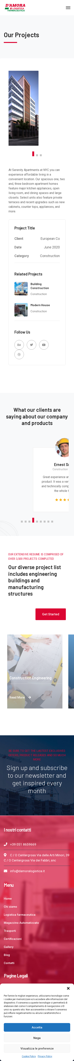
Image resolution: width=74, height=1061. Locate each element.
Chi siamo (10, 906)
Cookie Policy (29, 1056)
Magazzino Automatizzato (21, 923)
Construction (39, 294)
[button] (68, 988)
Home (8, 898)
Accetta (37, 1027)
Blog (7, 955)
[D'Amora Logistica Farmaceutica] (15, 8)
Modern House (40, 305)
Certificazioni (13, 939)
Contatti (9, 963)
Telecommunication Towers (38, 678)
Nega (37, 1038)
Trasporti (10, 931)
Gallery (8, 947)
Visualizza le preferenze (37, 1048)
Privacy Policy (45, 1056)
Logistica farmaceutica (19, 914)
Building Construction (40, 286)
